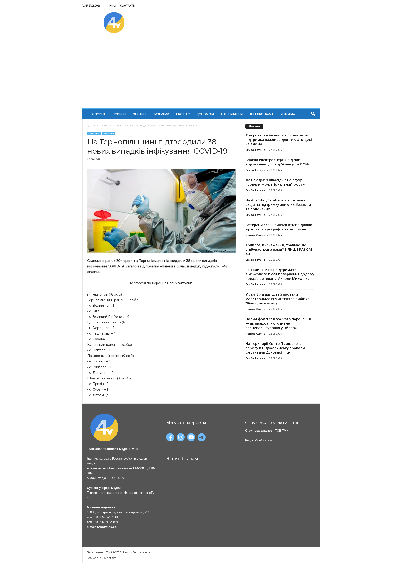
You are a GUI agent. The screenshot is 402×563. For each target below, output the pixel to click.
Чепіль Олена (255, 235)
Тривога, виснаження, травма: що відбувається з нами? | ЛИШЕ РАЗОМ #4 (278, 249)
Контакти (127, 5)
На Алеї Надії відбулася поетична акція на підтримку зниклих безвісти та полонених (278, 204)
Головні (104, 125)
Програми (161, 114)
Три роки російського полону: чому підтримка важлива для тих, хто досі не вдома (278, 139)
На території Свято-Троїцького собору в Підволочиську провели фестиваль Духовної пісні (275, 348)
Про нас (183, 114)
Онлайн (139, 114)
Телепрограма (262, 114)
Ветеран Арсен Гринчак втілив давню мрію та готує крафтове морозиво (278, 226)
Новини (119, 114)
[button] (313, 114)
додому (91, 125)
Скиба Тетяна (255, 149)
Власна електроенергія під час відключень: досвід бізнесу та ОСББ (277, 161)
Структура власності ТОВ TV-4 (266, 430)
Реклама (288, 114)
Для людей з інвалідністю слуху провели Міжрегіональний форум (275, 182)
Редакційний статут (258, 440)
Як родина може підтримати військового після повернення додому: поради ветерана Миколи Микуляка (280, 274)
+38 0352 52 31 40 (105, 517)
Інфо (112, 5)
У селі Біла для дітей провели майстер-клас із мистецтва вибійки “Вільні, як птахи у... (277, 298)
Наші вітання (232, 114)
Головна (98, 114)
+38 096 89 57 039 (105, 522)
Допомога (205, 114)
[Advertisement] (201, 73)
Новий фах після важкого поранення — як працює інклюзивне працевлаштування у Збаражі (278, 323)
